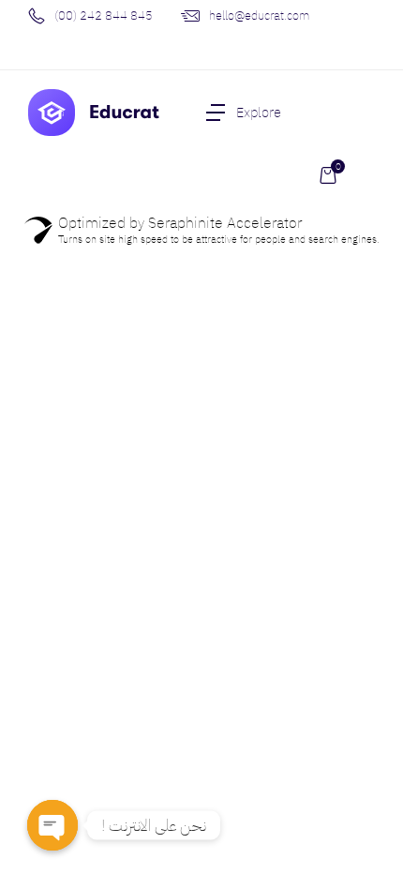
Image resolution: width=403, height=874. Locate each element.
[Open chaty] (52, 825)
